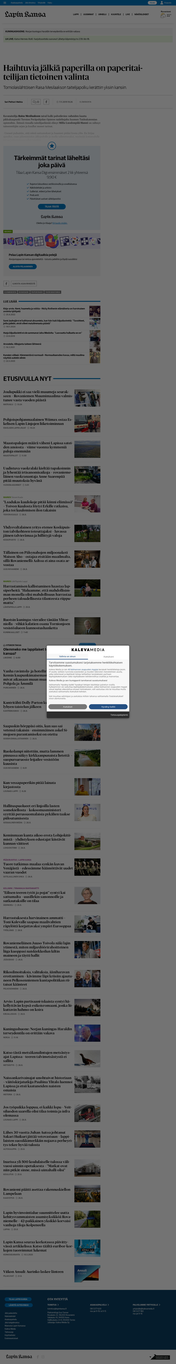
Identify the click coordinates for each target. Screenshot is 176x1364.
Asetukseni (109, 656)
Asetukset (67, 706)
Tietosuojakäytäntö (119, 715)
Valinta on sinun (67, 656)
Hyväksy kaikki (108, 706)
